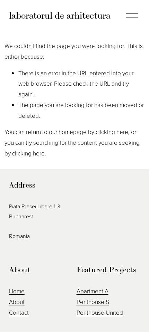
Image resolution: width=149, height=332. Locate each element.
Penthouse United (100, 312)
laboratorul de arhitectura (60, 15)
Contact (19, 312)
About (17, 302)
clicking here (112, 132)
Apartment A (92, 291)
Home (17, 291)
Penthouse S (93, 302)
